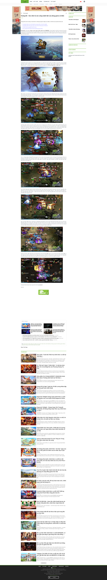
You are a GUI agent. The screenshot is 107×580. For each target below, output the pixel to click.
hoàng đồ (38, 344)
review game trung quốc (25, 344)
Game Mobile (54, 566)
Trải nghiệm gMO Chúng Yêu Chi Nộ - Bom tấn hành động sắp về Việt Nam (35, 25)
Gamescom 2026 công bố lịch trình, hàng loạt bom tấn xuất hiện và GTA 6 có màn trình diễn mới (36, 331)
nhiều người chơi (34, 344)
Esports (66, 566)
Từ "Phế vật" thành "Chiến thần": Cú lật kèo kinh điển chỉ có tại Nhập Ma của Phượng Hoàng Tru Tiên (51, 367)
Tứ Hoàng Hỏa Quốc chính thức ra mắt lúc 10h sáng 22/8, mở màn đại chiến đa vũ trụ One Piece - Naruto (51, 460)
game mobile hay (57, 343)
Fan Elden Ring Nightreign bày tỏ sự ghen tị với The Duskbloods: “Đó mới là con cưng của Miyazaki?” (40, 336)
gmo (37, 343)
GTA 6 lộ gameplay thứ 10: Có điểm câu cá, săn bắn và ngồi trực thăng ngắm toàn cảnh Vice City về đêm (41, 338)
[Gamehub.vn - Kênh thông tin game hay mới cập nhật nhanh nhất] (25, 1)
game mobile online (42, 343)
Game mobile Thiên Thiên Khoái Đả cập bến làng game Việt (32, 28)
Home (40, 566)
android (25, 343)
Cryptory (55, 4)
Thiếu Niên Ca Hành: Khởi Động (74, 29)
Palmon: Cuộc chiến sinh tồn (74, 38)
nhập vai (32, 343)
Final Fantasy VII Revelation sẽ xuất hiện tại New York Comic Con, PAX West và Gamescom (38, 335)
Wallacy (60, 4)
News (31, 1)
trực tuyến (34, 343)
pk (38, 343)
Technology (46, 1)
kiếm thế (30, 344)
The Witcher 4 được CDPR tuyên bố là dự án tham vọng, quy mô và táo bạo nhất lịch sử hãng (59, 324)
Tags (22, 343)
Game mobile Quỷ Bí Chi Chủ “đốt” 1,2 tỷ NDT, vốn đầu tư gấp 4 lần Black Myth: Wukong (38, 339)
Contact (54, 577)
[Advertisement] (43, 311)
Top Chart (53, 1)
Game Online (61, 566)
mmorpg (52, 343)
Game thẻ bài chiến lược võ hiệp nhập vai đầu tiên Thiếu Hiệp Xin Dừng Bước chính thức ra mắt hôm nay (51, 523)
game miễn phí (63, 343)
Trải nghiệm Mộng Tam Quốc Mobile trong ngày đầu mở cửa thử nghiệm (34, 24)
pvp (54, 343)
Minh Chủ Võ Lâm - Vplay (73, 24)
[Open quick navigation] (66, 13)
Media (40, 1)
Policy (56, 575)
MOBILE (31, 4)
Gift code (35, 1)
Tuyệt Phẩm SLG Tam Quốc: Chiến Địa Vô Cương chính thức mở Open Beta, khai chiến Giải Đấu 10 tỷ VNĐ (51, 429)
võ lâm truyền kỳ (48, 343)
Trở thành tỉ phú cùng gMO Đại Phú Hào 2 (29, 27)
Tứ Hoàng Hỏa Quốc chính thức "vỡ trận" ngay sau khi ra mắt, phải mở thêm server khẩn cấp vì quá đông (51, 450)
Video (49, 566)
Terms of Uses (52, 575)
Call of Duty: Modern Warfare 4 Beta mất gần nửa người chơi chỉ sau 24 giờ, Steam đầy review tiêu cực (59, 331)
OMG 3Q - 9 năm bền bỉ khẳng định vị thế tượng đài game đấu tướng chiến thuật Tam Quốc (36, 324)
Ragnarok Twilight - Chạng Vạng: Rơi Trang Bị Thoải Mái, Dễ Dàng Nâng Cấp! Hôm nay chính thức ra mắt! (51, 409)
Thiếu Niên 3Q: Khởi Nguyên (74, 19)
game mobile (28, 343)
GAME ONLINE (36, 4)
